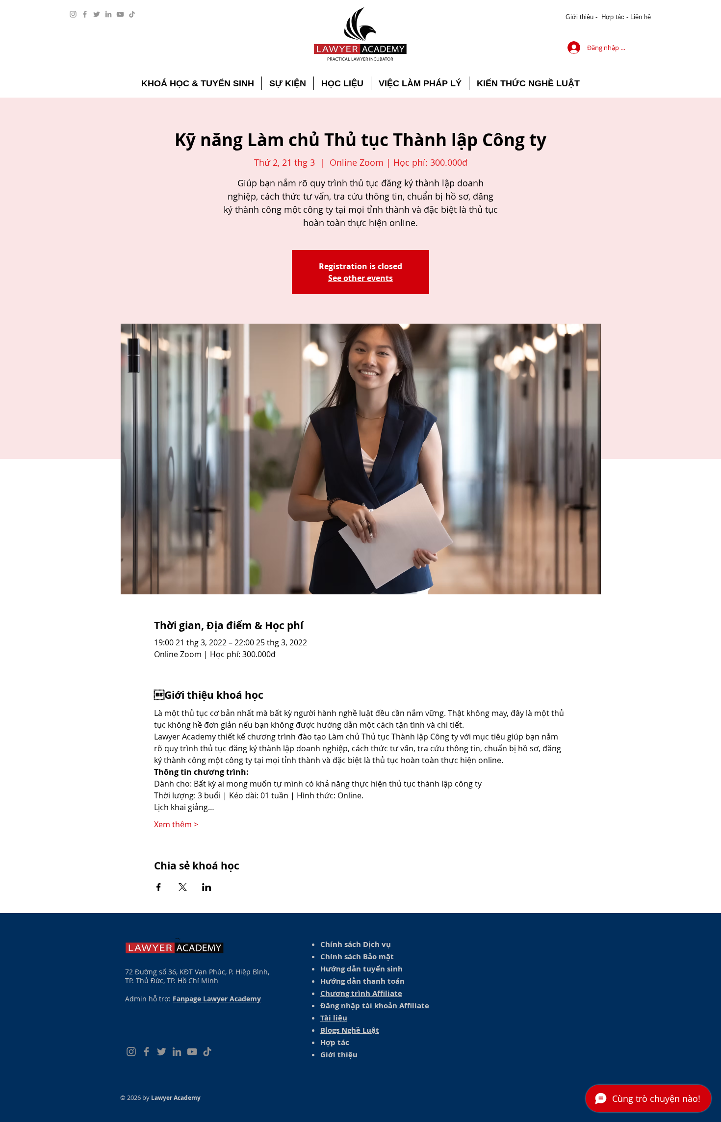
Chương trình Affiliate (361, 993)
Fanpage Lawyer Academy (217, 998)
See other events (360, 278)
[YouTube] (120, 14)
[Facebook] (84, 14)
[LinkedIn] (108, 14)
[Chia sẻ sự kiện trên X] (182, 887)
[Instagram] (73, 14)
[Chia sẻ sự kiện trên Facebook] (158, 887)
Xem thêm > (176, 824)
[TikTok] (132, 14)
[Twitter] (96, 14)
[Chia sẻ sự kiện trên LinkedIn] (206, 887)
